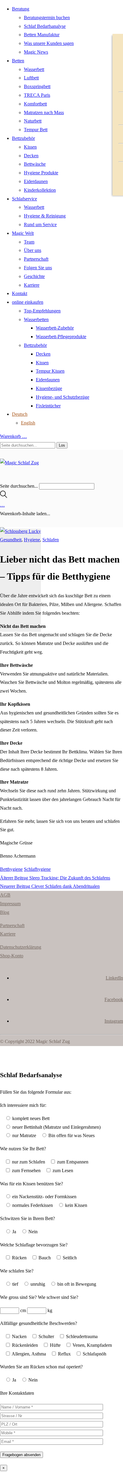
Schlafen (50, 539)
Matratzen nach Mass (44, 112)
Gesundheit (10, 539)
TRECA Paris (37, 95)
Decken (31, 155)
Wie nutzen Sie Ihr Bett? (23, 1148)
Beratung (20, 8)
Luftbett (31, 77)
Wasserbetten (36, 319)
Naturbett (32, 120)
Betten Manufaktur (41, 34)
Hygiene (32, 539)
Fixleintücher (48, 405)
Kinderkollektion (40, 190)
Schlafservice (24, 198)
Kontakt (19, 293)
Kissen (30, 146)
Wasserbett (34, 69)
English (28, 422)
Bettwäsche (35, 164)
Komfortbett (35, 103)
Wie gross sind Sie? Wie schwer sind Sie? (39, 1297)
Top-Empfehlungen (42, 310)
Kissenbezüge (49, 388)
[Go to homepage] (19, 462)
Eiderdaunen (36, 181)
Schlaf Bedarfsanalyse (45, 26)
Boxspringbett (37, 86)
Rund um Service (40, 224)
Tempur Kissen (50, 371)
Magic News (36, 52)
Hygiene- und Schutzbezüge (62, 397)
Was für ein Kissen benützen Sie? (31, 1183)
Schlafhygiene (37, 869)
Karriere (31, 285)
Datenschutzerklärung (20, 947)
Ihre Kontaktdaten (17, 1393)
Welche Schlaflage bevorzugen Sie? (33, 1244)
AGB (5, 894)
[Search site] (3, 496)
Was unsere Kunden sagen (49, 43)
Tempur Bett (35, 129)
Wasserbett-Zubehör (55, 327)
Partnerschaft (36, 259)
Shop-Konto (11, 955)
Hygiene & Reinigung (45, 215)
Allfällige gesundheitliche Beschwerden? (38, 1323)
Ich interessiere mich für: (23, 1105)
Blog (4, 912)
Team (29, 241)
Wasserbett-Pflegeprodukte (61, 336)
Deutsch (19, 414)
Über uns (32, 250)
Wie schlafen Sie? (16, 1270)
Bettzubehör (23, 138)
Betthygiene (11, 869)
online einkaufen (27, 302)
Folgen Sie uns (38, 267)
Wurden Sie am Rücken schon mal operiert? (41, 1366)
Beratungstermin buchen (47, 17)
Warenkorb (13, 436)
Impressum (10, 903)
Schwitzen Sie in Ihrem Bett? (27, 1218)
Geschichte (34, 276)
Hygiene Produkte (41, 172)
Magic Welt (23, 233)
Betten (18, 60)
